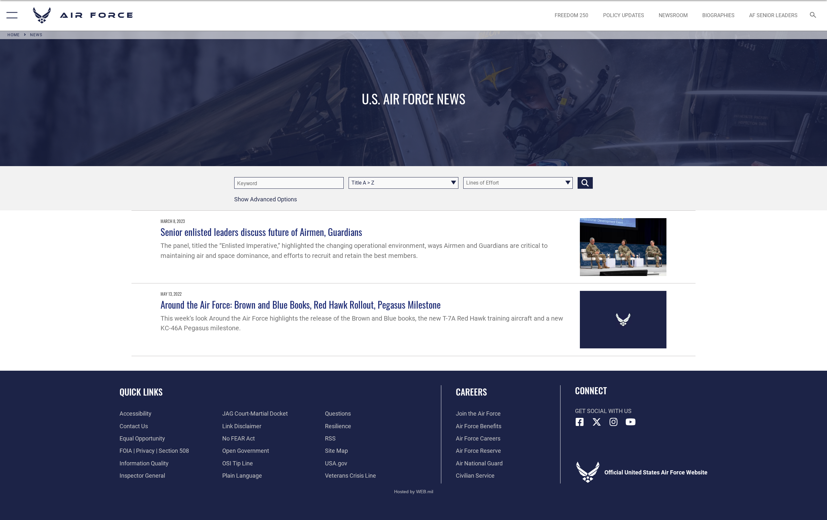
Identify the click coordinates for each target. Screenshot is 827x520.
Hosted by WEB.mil (413, 491)
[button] (10, 15)
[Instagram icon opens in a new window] (614, 422)
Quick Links (141, 391)
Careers (471, 391)
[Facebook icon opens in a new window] (580, 422)
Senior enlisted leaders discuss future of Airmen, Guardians (261, 232)
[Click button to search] (585, 183)
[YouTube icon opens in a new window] (630, 422)
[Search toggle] (813, 15)
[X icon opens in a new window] (597, 422)
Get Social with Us (603, 411)
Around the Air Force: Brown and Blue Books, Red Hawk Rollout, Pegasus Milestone (301, 304)
